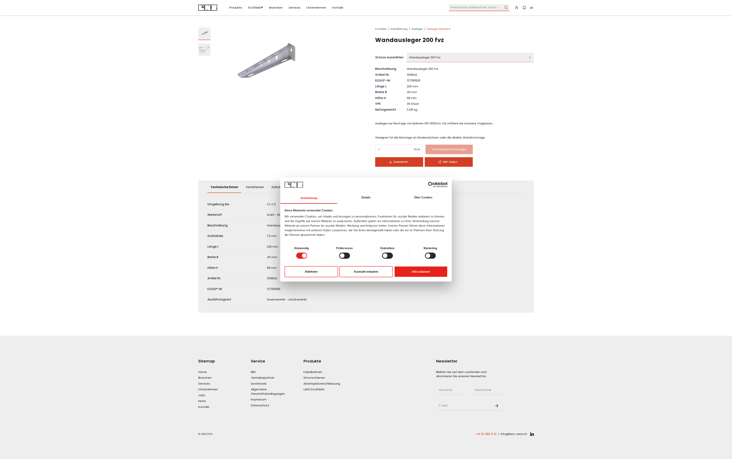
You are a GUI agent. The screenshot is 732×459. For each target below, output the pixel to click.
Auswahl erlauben (366, 271)
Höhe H (380, 98)
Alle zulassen (421, 271)
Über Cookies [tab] (423, 197)
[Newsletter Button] (497, 405)
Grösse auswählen (389, 57)
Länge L (381, 86)
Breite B (381, 92)
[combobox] (470, 57)
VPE (378, 104)
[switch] (344, 256)
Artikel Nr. (382, 75)
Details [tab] (366, 197)
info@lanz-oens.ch (514, 434)
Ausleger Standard (438, 29)
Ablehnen (311, 271)
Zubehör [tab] (277, 187)
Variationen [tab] (255, 187)
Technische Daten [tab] (224, 187)
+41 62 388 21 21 (486, 434)
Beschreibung (385, 69)
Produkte (380, 29)
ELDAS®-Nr (382, 80)
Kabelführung (399, 29)
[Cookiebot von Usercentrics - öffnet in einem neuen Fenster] (431, 185)
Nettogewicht (385, 110)
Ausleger (417, 29)
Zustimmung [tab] (308, 198)
